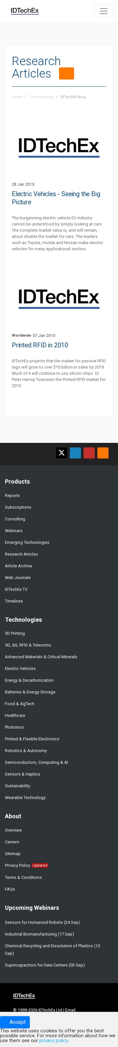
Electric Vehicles (20, 668)
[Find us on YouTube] (89, 452)
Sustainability (17, 785)
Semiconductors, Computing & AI (36, 762)
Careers (12, 841)
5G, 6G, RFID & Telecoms (28, 645)
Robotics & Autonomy (26, 750)
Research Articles (21, 554)
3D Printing (15, 633)
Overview (13, 830)
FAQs (10, 889)
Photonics (14, 727)
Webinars (14, 530)
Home (17, 97)
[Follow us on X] (61, 452)
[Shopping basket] (85, 10)
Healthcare (15, 715)
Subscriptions (18, 507)
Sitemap (13, 853)
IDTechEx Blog (73, 97)
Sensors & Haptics (22, 774)
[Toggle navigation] (103, 11)
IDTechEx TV (16, 589)
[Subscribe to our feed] (102, 452)
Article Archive (18, 565)
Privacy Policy (17, 865)
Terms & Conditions (23, 877)
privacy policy (53, 1040)
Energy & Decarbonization (29, 680)
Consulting (15, 518)
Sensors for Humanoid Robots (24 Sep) (42, 922)
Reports (12, 495)
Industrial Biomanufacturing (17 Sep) (39, 934)
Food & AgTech (19, 703)
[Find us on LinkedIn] (75, 452)
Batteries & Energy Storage (30, 692)
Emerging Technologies (27, 542)
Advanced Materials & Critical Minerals (41, 656)
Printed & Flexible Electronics (32, 738)
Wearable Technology (25, 797)
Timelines (14, 601)
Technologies (42, 97)
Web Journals (18, 577)
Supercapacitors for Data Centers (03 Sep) (45, 965)
